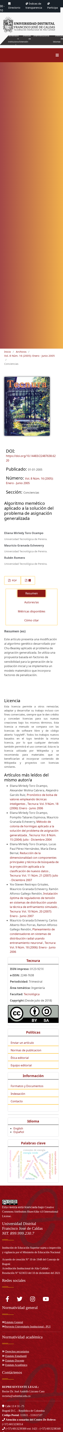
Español (18, 1132)
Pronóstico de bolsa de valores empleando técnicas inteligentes (33, 799)
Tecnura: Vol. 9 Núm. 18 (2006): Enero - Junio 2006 (33, 947)
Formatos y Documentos (27, 1086)
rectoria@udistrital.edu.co (16, 1395)
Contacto (17, 1101)
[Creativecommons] (33, 1014)
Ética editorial (20, 1058)
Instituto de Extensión (25, 38)
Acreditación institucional (13, 40)
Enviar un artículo (22, 1043)
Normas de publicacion (26, 1050)
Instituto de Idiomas (58, 38)
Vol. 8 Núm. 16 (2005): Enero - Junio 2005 (29, 355)
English (18, 1128)
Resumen (31, 593)
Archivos (21, 351)
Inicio (7, 351)
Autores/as (31, 602)
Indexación (18, 1094)
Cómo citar (31, 620)
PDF (14, 580)
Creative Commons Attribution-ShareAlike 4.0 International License (30, 1212)
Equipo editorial (21, 1065)
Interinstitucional (41, 35)
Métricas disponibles (31, 611)
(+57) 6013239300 (16, 1428)
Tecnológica (32, 994)
